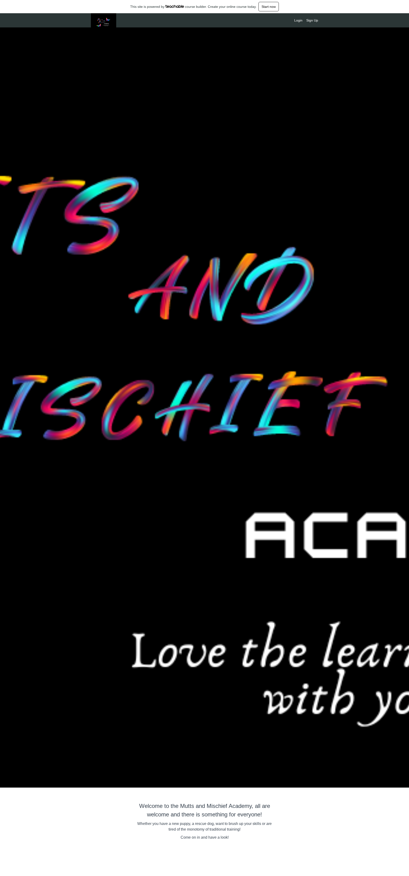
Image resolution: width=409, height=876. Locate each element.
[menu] (304, 20)
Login (298, 20)
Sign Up (312, 20)
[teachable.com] (174, 6)
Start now (269, 7)
